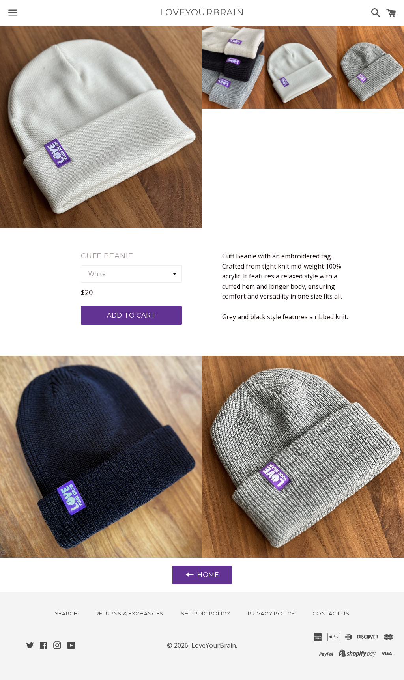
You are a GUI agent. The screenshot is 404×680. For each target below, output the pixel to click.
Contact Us (331, 613)
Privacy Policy (271, 613)
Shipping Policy (205, 613)
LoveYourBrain (202, 12)
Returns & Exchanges (129, 613)
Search (66, 613)
